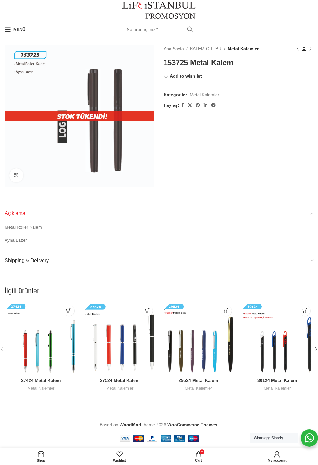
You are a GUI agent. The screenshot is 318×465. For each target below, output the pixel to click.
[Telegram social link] (213, 105)
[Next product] (310, 49)
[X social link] (190, 105)
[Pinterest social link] (198, 105)
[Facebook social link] (182, 105)
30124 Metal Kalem (277, 380)
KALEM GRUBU (205, 48)
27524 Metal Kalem (119, 380)
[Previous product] (298, 49)
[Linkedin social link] (205, 105)
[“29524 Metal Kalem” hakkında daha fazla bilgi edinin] (226, 310)
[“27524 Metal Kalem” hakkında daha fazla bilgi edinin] (147, 310)
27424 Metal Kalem (41, 380)
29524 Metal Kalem (198, 380)
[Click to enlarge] (16, 175)
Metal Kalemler (243, 48)
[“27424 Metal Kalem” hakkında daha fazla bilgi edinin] (68, 310)
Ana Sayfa (174, 48)
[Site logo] (159, 9)
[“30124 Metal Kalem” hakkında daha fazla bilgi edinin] (304, 310)
